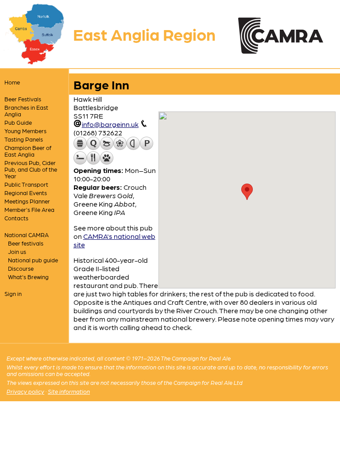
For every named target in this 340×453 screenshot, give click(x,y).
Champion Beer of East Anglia (27, 150)
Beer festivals (25, 243)
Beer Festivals (22, 99)
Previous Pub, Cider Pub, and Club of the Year (30, 169)
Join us (17, 251)
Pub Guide (18, 122)
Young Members (25, 130)
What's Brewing (28, 276)
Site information (69, 391)
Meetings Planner (27, 201)
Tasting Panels (23, 139)
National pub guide (33, 260)
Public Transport (26, 184)
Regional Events (25, 192)
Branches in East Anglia (26, 110)
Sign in (13, 293)
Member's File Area (29, 209)
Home (12, 82)
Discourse (21, 268)
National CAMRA (26, 234)
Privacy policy (25, 391)
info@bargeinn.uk (110, 124)
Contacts (16, 218)
